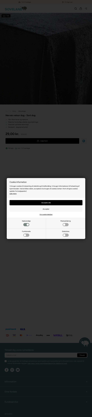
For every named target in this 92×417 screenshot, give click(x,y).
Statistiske (65, 231)
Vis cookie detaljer (46, 214)
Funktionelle (26, 231)
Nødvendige (26, 221)
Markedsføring (65, 221)
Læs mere (13, 194)
